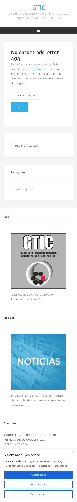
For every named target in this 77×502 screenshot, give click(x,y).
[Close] (73, 452)
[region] (38, 475)
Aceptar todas (38, 474)
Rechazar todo (38, 494)
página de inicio (41, 69)
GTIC (38, 7)
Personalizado (38, 484)
